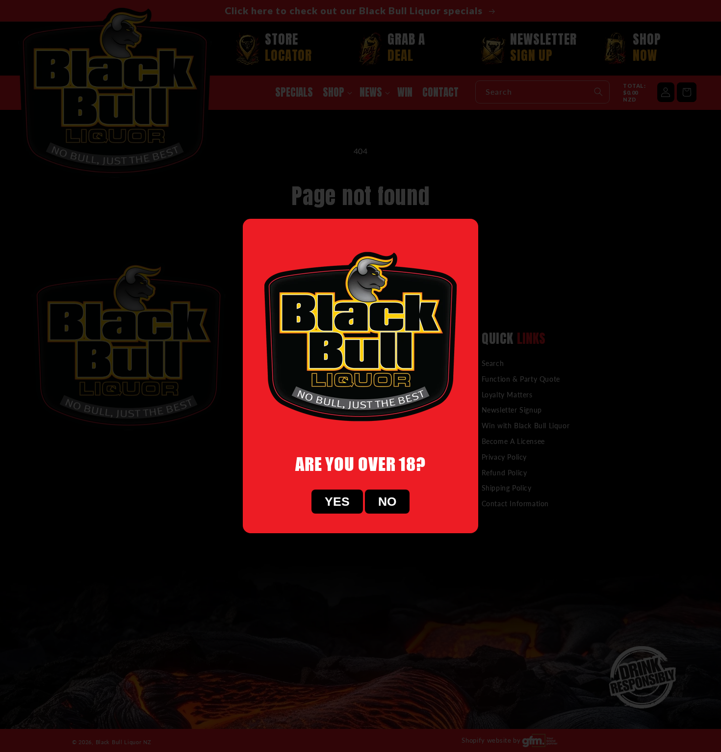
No (387, 501)
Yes (337, 501)
